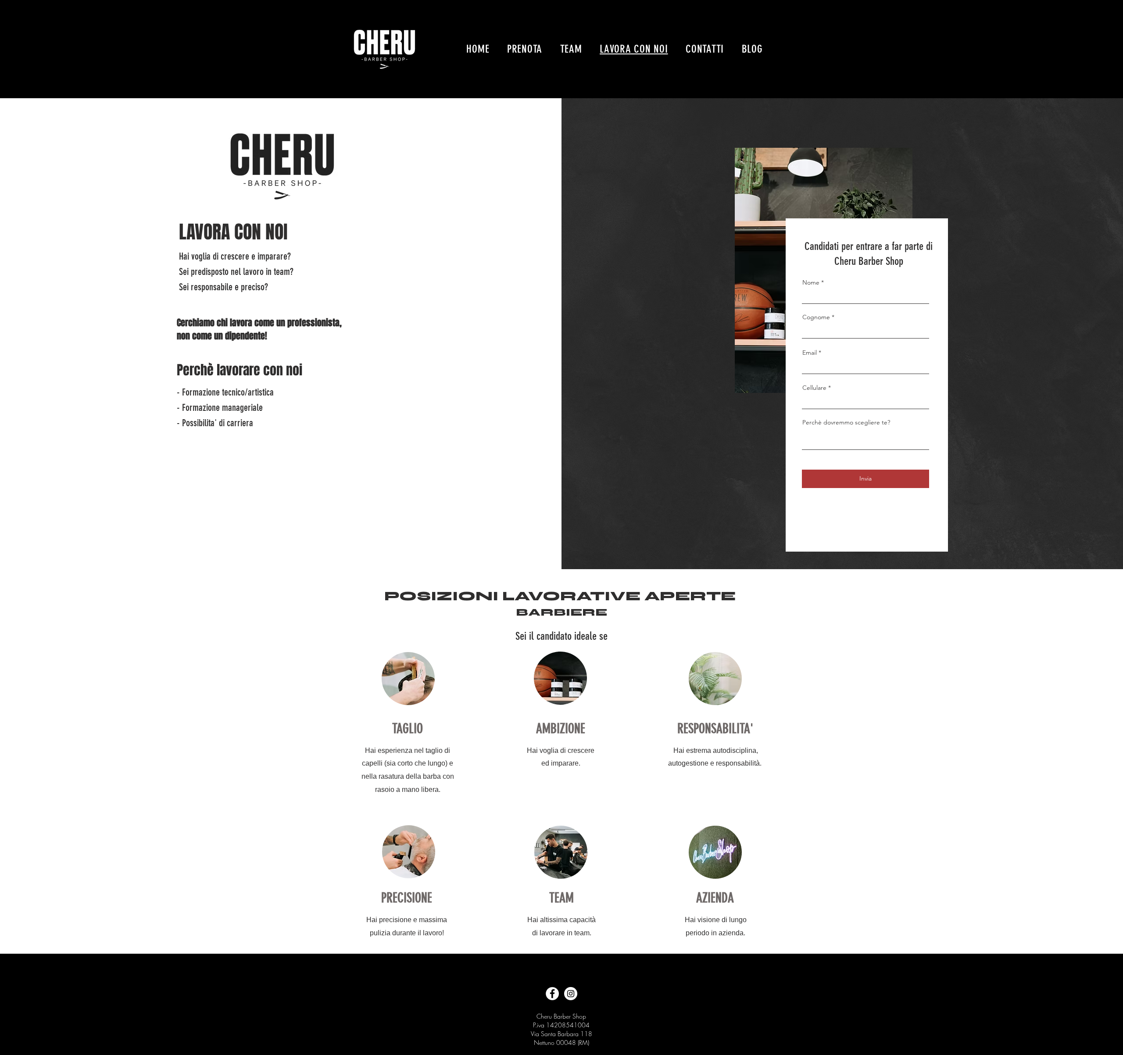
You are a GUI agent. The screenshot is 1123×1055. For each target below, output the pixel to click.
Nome (810, 282)
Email (809, 352)
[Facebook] (552, 993)
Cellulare (814, 388)
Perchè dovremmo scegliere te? (846, 422)
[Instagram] (570, 993)
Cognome (816, 317)
